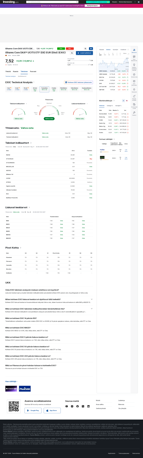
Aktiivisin (101, 105)
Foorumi (33, 71)
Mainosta (121, 404)
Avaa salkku (100, 404)
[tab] (9, 89)
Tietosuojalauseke (123, 453)
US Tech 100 (102, 86)
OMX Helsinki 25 (104, 71)
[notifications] (135, 2)
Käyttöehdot (111, 453)
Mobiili (98, 400)
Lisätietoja (121, 400)
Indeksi (108, 49)
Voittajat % (110, 105)
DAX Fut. (101, 77)
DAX (100, 83)
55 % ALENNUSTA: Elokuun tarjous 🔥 (98, 2)
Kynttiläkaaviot (22, 76)
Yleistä (8, 71)
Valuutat (101, 49)
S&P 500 (101, 89)
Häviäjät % (118, 105)
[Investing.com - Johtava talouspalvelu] (10, 2)
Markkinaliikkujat (105, 101)
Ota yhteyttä (122, 408)
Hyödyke (115, 49)
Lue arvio (126, 150)
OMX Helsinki (103, 74)
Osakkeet (123, 49)
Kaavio (15, 71)
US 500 (101, 80)
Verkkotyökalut (101, 408)
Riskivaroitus (136, 453)
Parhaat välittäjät (105, 139)
